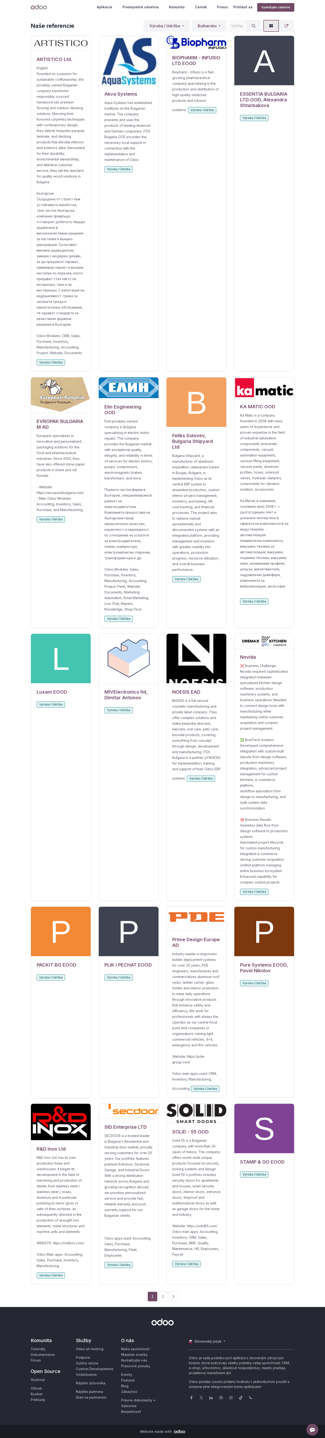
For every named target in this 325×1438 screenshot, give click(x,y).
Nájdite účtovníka (90, 1383)
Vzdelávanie (86, 1374)
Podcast (128, 1380)
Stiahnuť (38, 1380)
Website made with (156, 1431)
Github (36, 1388)
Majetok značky (134, 1355)
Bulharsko (207, 25)
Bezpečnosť (131, 1412)
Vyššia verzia (87, 1363)
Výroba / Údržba (164, 25)
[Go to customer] (61, 43)
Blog (124, 1386)
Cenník (201, 7)
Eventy (126, 1374)
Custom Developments (94, 1369)
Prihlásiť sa (242, 7)
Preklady (38, 1400)
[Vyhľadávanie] (253, 26)
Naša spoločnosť (135, 1349)
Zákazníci (129, 1392)
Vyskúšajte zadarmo (275, 7)
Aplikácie (104, 7)
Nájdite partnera (89, 1392)
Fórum (36, 1360)
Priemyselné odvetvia (141, 7)
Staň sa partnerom (91, 1397)
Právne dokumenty (136, 1400)
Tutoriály (38, 1349)
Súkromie (129, 1406)
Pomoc (222, 7)
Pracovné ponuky (135, 1366)
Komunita (177, 7)
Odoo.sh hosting (89, 1349)
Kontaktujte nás (134, 1360)
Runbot (37, 1394)
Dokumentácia (43, 1355)
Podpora (83, 1357)
